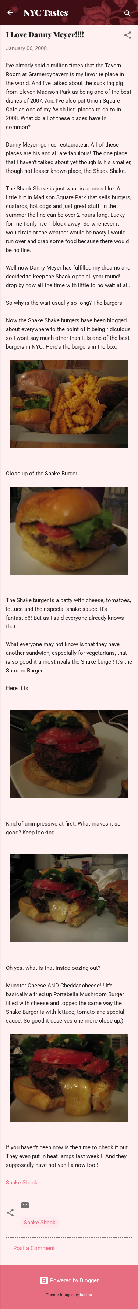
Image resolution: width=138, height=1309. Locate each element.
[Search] (127, 15)
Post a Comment (34, 1248)
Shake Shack (22, 1182)
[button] (127, 36)
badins (86, 1295)
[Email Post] (25, 1208)
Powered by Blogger (74, 1280)
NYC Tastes (46, 12)
